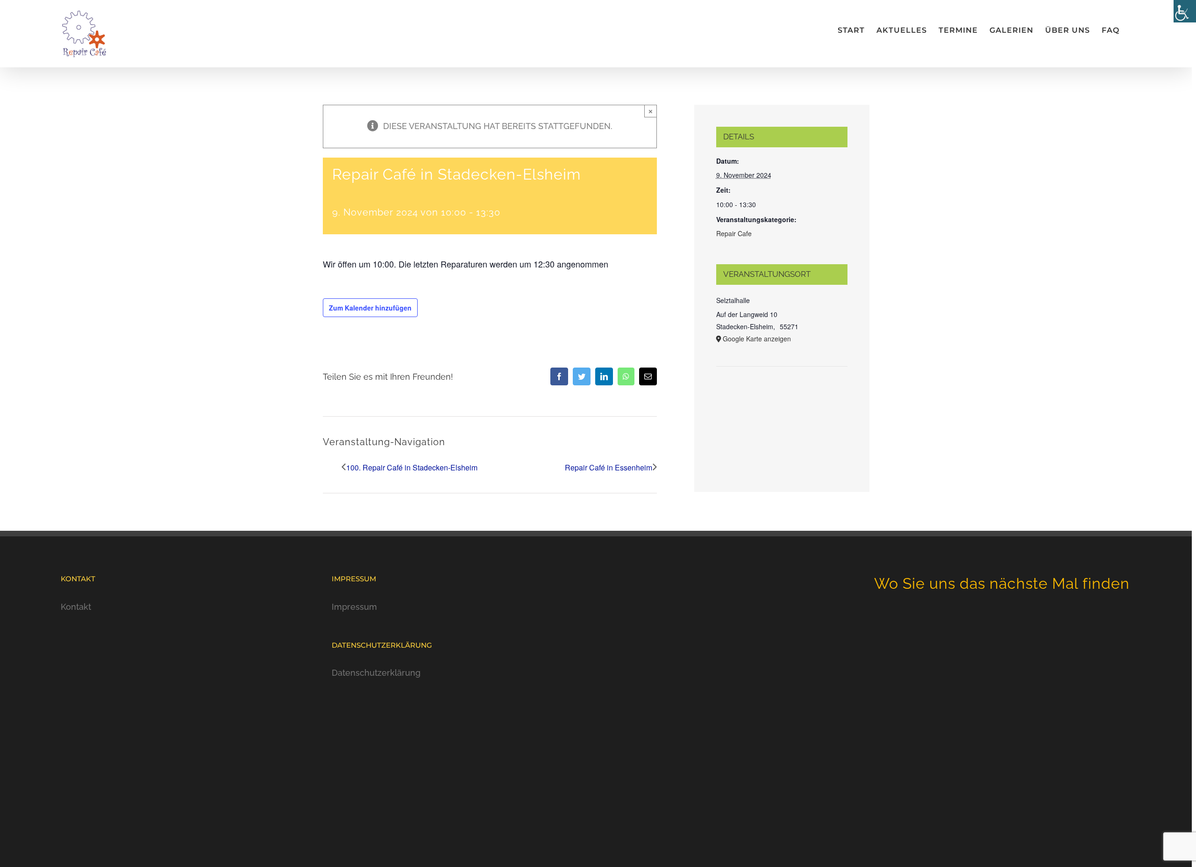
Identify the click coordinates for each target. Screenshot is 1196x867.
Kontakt (76, 607)
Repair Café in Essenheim (608, 467)
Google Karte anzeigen (757, 338)
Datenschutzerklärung (376, 673)
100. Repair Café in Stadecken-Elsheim (411, 467)
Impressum (354, 607)
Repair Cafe (734, 233)
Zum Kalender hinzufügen (370, 307)
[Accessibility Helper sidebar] (1185, 11)
